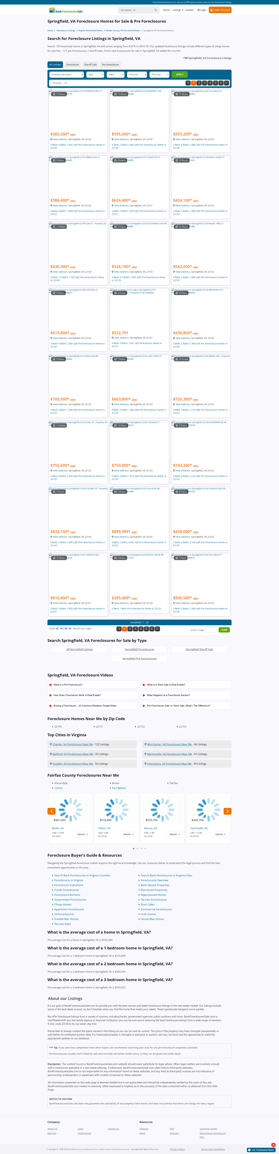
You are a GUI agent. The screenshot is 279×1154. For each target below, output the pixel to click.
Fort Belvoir (119, 788)
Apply (179, 74)
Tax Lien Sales (62, 924)
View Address (60, 139)
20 (57, 628)
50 (70, 628)
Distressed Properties (154, 890)
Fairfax (174, 783)
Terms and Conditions (213, 1149)
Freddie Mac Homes (66, 919)
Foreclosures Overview (154, 880)
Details (82, 834)
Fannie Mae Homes (152, 919)
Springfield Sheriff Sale (199, 649)
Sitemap (144, 1128)
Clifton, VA (104, 828)
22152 (141, 726)
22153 (182, 726)
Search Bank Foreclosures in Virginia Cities (166, 875)
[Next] (226, 82)
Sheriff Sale (90, 64)
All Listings (55, 64)
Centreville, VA (198, 828)
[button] (134, 848)
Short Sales (148, 904)
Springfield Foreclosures (139, 649)
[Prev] (188, 82)
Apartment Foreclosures (69, 909)
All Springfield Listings (80, 649)
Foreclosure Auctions (67, 895)
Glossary (174, 1133)
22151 (99, 726)
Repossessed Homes (153, 895)
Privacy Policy (177, 1149)
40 (65, 628)
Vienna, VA (150, 828)
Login (203, 9)
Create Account (221, 9)
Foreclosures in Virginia (68, 880)
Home (166, 9)
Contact (189, 9)
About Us (52, 1128)
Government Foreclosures (70, 899)
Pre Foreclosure (110, 64)
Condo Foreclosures (66, 890)
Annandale (60, 783)
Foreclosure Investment (68, 885)
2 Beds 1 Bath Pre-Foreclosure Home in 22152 (136, 608)
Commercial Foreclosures (156, 909)
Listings (177, 9)
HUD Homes (148, 914)
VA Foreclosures (64, 914)
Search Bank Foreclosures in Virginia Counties (82, 875)
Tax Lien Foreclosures (154, 899)
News (142, 1133)
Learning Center (208, 1128)
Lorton (58, 788)
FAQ (172, 1128)
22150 (58, 726)
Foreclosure (72, 64)
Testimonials (84, 1133)
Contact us (113, 1128)
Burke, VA (58, 828)
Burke (115, 783)
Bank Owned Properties (155, 885)
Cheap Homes (63, 904)
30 (61, 628)
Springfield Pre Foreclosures (139, 658)
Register (51, 1133)
